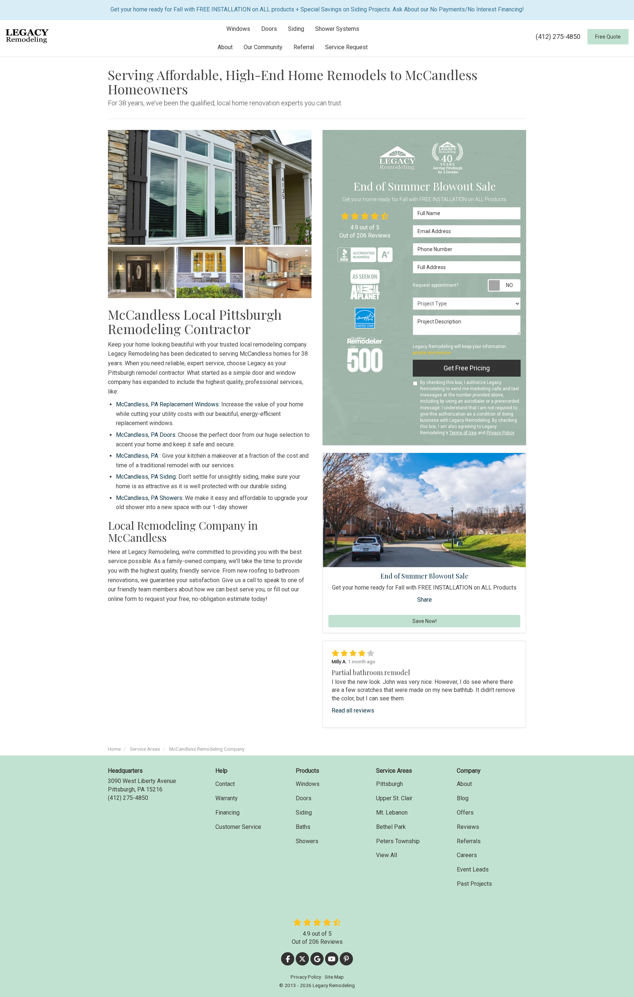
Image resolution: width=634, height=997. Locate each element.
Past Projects (474, 883)
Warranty (226, 798)
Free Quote (608, 37)
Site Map (334, 977)
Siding (304, 812)
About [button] (225, 47)
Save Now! (424, 621)
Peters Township (398, 841)
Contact (225, 783)
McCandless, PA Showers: (149, 497)
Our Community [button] (263, 47)
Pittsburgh (389, 783)
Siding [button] (296, 28)
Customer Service (238, 826)
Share (424, 599)
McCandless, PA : (138, 455)
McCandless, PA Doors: (146, 434)
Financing (227, 812)
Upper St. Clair (394, 798)
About (464, 783)
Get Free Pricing (467, 368)
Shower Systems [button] (337, 28)
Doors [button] (269, 28)
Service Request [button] (346, 47)
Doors (303, 798)
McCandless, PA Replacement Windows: (168, 404)
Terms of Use (463, 432)
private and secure (432, 352)
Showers (307, 841)
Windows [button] (238, 28)
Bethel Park (391, 826)
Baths (303, 826)
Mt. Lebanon (392, 812)
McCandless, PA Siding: (146, 476)
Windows (308, 783)
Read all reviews (353, 710)
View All (386, 855)
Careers (467, 855)
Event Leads (473, 869)
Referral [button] (304, 47)
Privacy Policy (500, 432)
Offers (465, 812)
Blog (463, 798)
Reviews (468, 826)
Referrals (469, 841)
